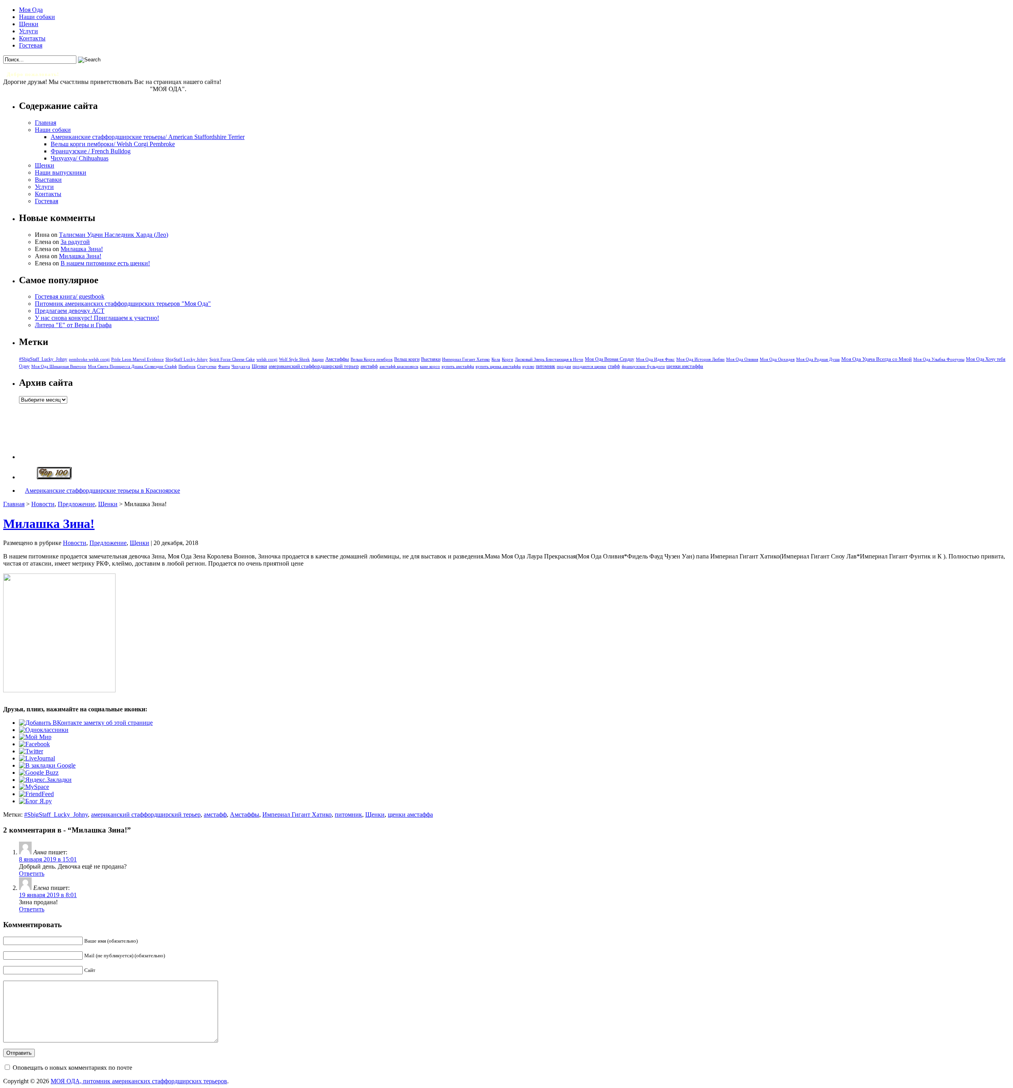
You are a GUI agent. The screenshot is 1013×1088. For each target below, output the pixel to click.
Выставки (48, 179)
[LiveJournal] (37, 758)
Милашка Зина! (82, 249)
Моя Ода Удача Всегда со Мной (876, 359)
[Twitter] (31, 751)
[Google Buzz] (39, 772)
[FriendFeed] (36, 794)
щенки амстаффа (684, 366)
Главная (45, 122)
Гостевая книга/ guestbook (69, 296)
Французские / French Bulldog (91, 151)
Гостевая (30, 45)
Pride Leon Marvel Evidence (137, 359)
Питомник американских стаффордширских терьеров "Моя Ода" (123, 303)
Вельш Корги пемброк (372, 359)
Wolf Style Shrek (294, 359)
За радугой (75, 241)
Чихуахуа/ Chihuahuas (79, 158)
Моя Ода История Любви (700, 359)
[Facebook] (34, 744)
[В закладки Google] (47, 765)
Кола (495, 359)
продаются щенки (589, 366)
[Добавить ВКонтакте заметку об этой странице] (86, 722)
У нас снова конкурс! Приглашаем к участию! (97, 317)
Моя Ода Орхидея (777, 359)
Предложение (76, 504)
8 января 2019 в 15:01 (48, 859)
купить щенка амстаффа (498, 366)
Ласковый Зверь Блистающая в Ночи (549, 359)
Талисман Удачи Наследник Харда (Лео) (113, 234)
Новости (43, 504)
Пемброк (186, 366)
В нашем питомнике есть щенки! (105, 263)
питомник (545, 366)
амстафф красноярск (398, 366)
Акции (317, 359)
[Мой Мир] (35, 737)
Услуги (28, 31)
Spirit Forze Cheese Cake (232, 359)
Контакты (32, 38)
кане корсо (430, 366)
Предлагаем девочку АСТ (69, 310)
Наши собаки (37, 16)
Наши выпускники (60, 172)
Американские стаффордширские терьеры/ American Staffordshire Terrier (148, 136)
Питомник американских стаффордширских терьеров (76, 89)
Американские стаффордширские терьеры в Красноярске (102, 490)
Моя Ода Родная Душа (818, 359)
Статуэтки (206, 366)
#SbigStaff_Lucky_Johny (43, 359)
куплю (528, 366)
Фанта (224, 366)
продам (564, 366)
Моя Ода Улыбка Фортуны (938, 359)
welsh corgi (266, 359)
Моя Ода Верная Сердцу (609, 359)
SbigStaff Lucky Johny (186, 359)
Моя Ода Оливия (742, 359)
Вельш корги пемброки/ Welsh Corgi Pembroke (113, 144)
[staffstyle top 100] (54, 477)
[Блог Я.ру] (35, 801)
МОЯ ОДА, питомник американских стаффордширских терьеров (139, 1081)
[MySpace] (34, 786)
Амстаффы (337, 359)
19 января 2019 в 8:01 (48, 895)
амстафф (369, 366)
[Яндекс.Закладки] (45, 779)
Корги (507, 359)
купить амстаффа (458, 366)
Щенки (28, 24)
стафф (614, 366)
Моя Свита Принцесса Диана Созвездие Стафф (132, 366)
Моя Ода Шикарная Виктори (58, 366)
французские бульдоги (643, 366)
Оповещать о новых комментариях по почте (72, 1067)
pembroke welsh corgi (89, 359)
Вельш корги (406, 359)
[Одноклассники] (43, 729)
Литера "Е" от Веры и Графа (73, 325)
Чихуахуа (240, 366)
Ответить (31, 873)
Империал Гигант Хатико (466, 359)
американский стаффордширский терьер (314, 366)
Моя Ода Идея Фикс (655, 359)
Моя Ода (31, 9)
